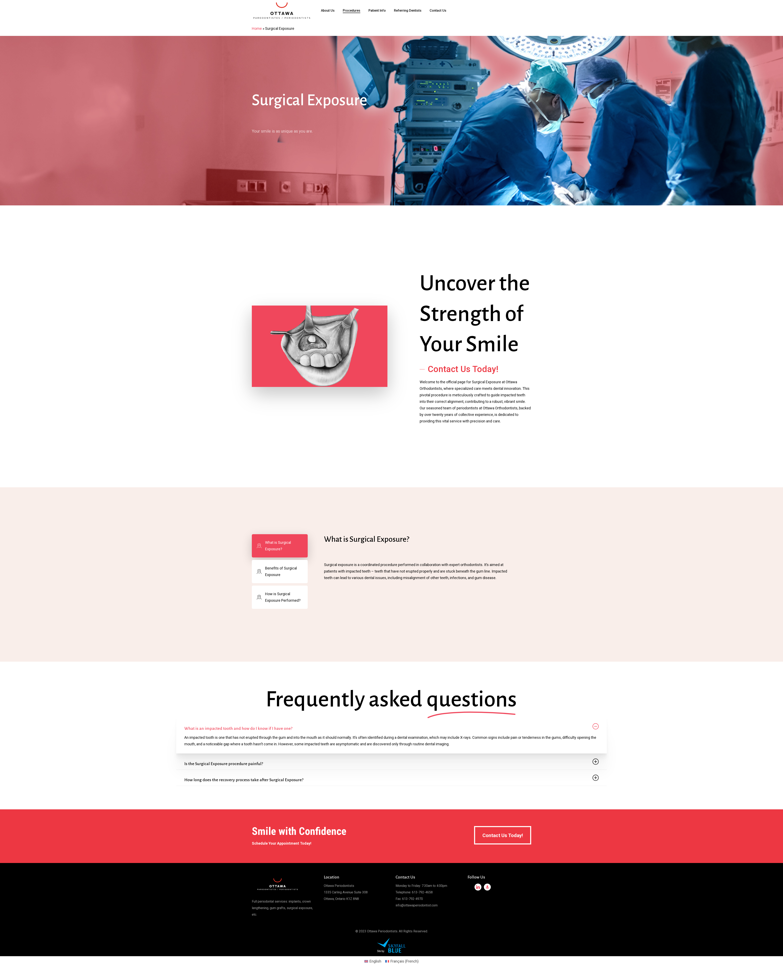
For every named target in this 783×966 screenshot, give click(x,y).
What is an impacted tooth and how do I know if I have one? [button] (238, 728)
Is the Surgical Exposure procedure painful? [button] (223, 763)
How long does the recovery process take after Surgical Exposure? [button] (243, 780)
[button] (459, 369)
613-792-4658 (422, 892)
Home (257, 28)
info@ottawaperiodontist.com (417, 905)
